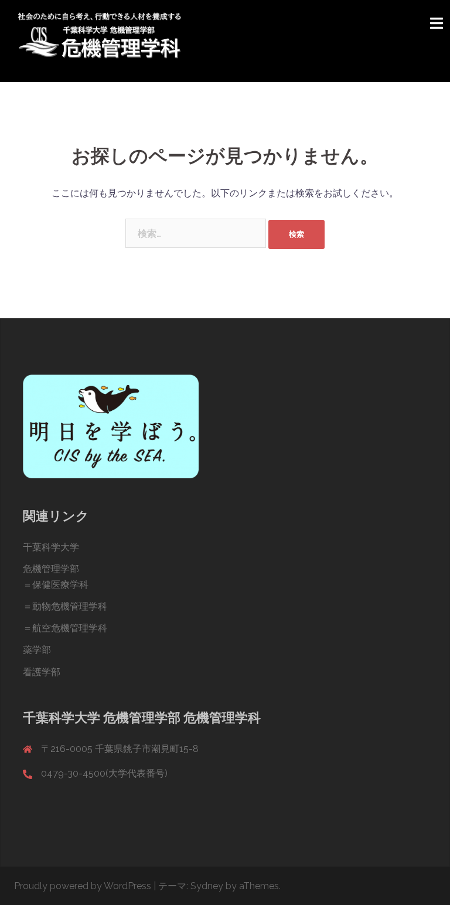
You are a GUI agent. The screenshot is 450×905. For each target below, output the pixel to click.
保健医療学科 (60, 584)
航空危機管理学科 (69, 628)
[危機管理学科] (99, 40)
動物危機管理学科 (69, 606)
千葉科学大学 (51, 547)
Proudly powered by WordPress (82, 886)
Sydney (206, 886)
